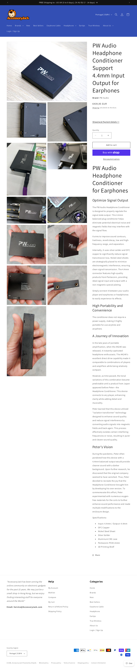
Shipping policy (83, 663)
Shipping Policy (55, 611)
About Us (94, 625)
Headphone (95, 611)
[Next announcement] (129, 2)
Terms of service (69, 663)
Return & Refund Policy (58, 606)
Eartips (93, 616)
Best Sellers (95, 602)
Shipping (95, 108)
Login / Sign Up (96, 630)
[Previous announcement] (8, 2)
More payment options (111, 159)
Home (92, 588)
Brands (93, 592)
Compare (52, 597)
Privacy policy (56, 663)
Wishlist (51, 592)
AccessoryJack (17, 663)
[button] (19, 25)
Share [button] (97, 555)
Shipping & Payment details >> (105, 122)
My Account (53, 588)
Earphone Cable (97, 606)
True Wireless (95, 621)
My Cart (51, 602)
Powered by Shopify (29, 663)
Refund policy (44, 663)
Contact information (98, 663)
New (92, 597)
